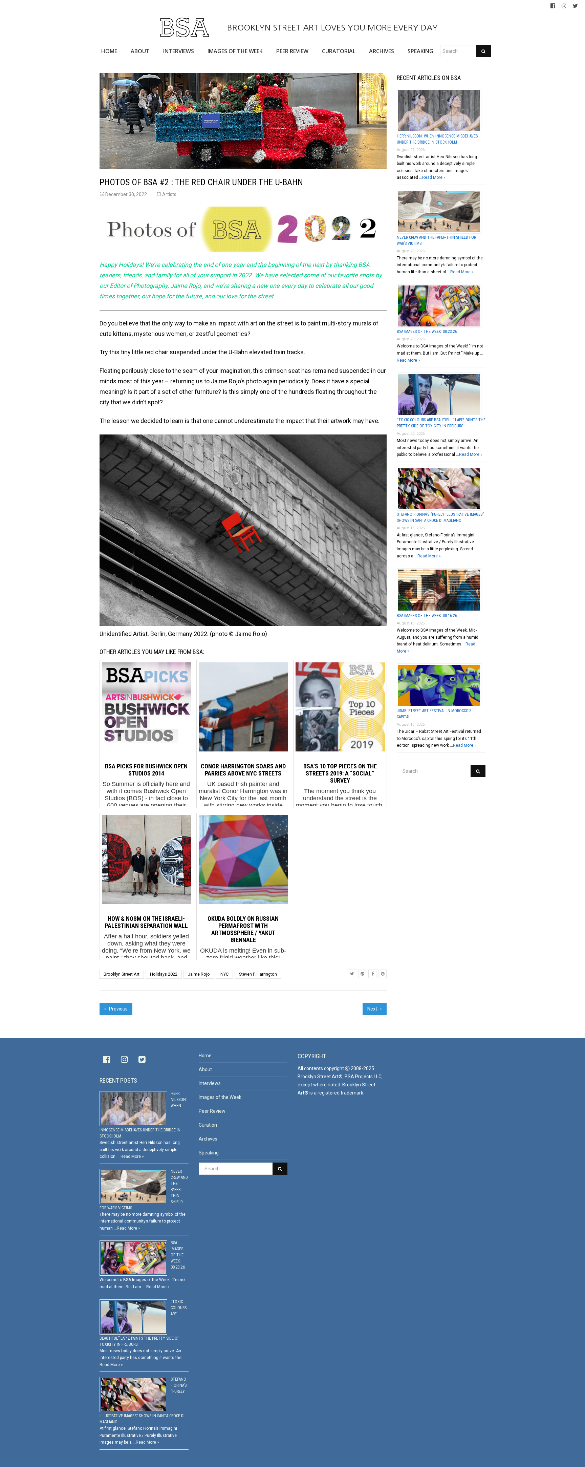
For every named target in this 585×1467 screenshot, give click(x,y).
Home (205, 1055)
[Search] (483, 51)
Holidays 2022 (163, 974)
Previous (118, 1009)
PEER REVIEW (292, 51)
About (205, 1069)
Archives (208, 1139)
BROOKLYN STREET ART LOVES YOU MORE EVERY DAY (331, 27)
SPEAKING (420, 51)
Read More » (434, 177)
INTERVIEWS (178, 51)
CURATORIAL (338, 51)
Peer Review (212, 1111)
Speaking (209, 1152)
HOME (109, 51)
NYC (224, 974)
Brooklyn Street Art (121, 974)
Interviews (210, 1083)
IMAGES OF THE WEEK (235, 51)
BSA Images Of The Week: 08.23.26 (427, 331)
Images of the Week (220, 1097)
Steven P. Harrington (258, 974)
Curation (208, 1125)
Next (372, 1009)
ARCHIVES (381, 51)
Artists (169, 194)
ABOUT (140, 51)
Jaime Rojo (199, 974)
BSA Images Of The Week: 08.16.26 (427, 615)
